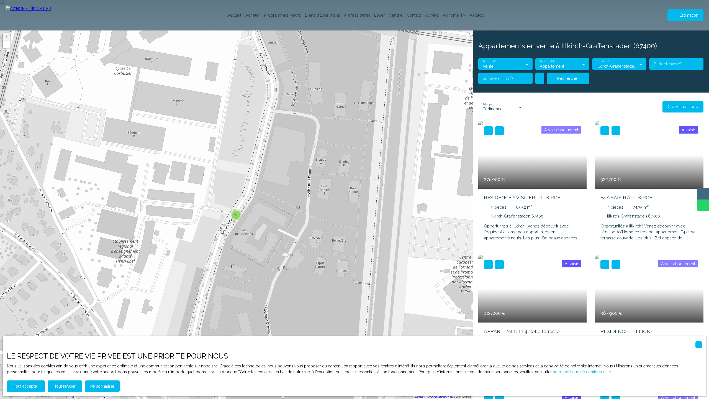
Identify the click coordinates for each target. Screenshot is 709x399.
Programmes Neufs (282, 15)
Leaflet (420, 396)
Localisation (604, 61)
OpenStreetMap (441, 396)
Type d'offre (490, 61)
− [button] (6, 44)
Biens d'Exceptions (322, 15)
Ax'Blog (477, 15)
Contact (414, 15)
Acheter (252, 15)
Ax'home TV (454, 15)
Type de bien (548, 61)
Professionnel (357, 15)
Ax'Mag (432, 15)
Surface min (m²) (498, 78)
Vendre (396, 15)
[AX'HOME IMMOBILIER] (33, 15)
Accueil (234, 15)
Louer (379, 15)
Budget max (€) (668, 64)
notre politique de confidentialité (582, 372)
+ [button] (6, 37)
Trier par (487, 104)
